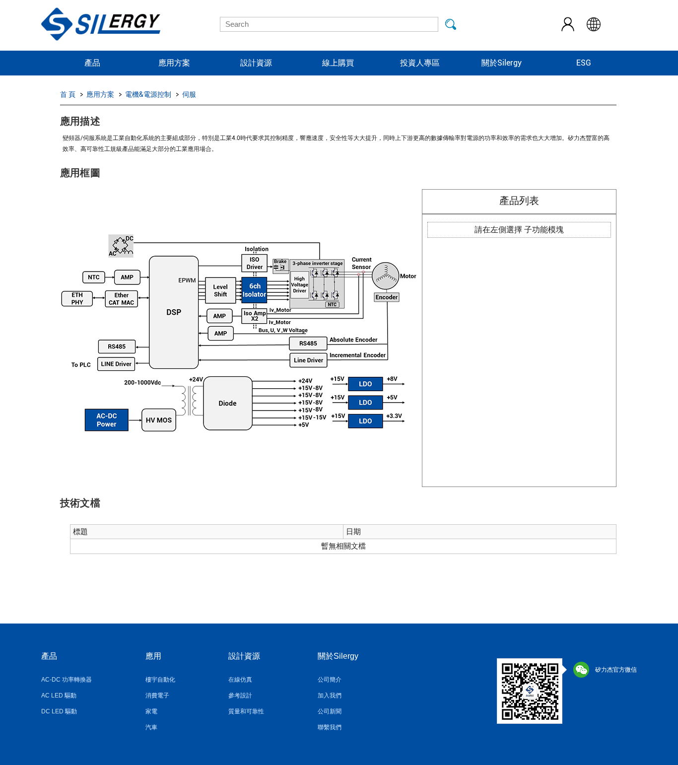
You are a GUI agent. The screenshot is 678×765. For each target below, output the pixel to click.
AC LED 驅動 (58, 695)
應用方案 (174, 63)
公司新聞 (329, 711)
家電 (151, 711)
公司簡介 (329, 679)
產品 (92, 63)
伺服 (189, 94)
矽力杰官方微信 (616, 669)
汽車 (151, 727)
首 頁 (67, 94)
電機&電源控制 (148, 94)
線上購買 (338, 63)
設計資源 (256, 63)
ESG (583, 63)
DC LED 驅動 (59, 711)
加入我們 (329, 695)
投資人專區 (420, 63)
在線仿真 (240, 679)
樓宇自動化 (160, 679)
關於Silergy (501, 63)
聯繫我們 (329, 727)
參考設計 (240, 695)
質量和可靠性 (246, 711)
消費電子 (157, 695)
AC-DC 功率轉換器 (66, 679)
